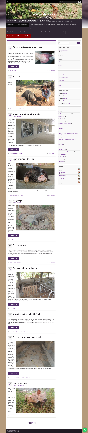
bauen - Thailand (13, 331)
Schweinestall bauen (18, 153)
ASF (10, 70)
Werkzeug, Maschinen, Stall (32, 28)
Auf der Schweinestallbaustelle (26, 114)
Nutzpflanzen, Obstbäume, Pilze (15, 28)
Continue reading (13, 66)
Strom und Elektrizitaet (63, 50)
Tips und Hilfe (75, 28)
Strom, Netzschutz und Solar (48, 28)
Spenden (68, 31)
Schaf (59, 85)
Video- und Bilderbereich (64, 28)
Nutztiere (19, 385)
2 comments (52, 108)
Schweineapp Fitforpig (18, 195)
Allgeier (15, 48)
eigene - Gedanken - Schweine (16, 415)
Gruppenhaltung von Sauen (25, 268)
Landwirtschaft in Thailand (44, 14)
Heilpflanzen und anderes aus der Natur (66, 24)
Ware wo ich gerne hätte (63, 57)
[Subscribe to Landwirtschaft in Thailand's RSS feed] (8, 1)
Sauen (18, 308)
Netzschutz (60, 82)
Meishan (16, 76)
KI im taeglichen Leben (63, 74)
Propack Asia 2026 (62, 80)
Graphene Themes (16, 431)
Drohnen (60, 65)
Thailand (23, 377)
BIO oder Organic (56, 21)
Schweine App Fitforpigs (23, 159)
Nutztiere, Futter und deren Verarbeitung (17, 24)
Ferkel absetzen (19, 245)
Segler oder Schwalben (63, 77)
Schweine (19, 48)
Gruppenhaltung (13, 308)
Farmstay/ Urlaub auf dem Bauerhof (23, 32)
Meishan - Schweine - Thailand (16, 108)
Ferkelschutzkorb (13, 377)
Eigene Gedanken (20, 383)
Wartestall (28, 377)
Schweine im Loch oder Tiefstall (26, 314)
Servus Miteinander (12, 20)
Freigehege (17, 200)
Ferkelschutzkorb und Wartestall (27, 337)
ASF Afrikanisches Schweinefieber (28, 47)
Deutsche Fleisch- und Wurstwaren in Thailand (18, 35)
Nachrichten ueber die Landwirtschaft (28, 21)
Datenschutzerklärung (46, 31)
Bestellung (65, 93)
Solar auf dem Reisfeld (62, 54)
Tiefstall (23, 331)
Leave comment (51, 70)
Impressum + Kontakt (59, 31)
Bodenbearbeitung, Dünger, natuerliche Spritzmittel (42, 24)
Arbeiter (60, 61)
